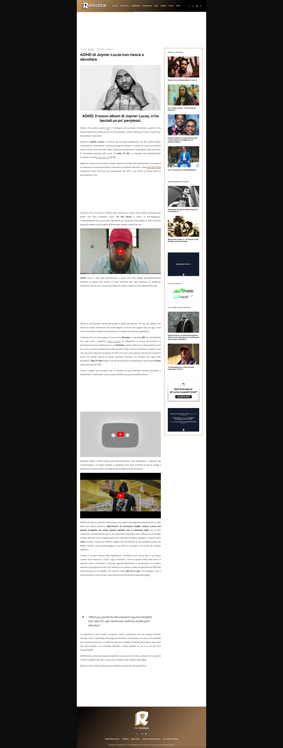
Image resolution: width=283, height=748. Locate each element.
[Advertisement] (141, 31)
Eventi (163, 6)
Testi (178, 6)
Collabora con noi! (170, 739)
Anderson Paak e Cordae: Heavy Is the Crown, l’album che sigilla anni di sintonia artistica (182, 140)
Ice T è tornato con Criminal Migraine (182, 170)
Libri (156, 6)
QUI (107, 128)
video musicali (113, 341)
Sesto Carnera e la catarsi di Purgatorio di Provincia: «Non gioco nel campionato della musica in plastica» (183, 337)
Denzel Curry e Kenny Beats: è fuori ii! (182, 80)
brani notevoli (102, 157)
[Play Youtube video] (120, 251)
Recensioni (147, 6)
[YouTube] (197, 6)
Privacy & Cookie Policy (152, 739)
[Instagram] (193, 6)
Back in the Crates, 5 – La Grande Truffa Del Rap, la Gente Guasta (183, 240)
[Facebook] (189, 6)
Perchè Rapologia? (112, 739)
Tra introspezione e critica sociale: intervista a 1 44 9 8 (181, 368)
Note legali (135, 739)
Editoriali (125, 6)
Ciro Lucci (83, 49)
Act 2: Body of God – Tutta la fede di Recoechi (182, 109)
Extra (171, 6)
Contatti (125, 739)
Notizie (115, 6)
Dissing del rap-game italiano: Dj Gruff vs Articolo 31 (182, 211)
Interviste (136, 6)
